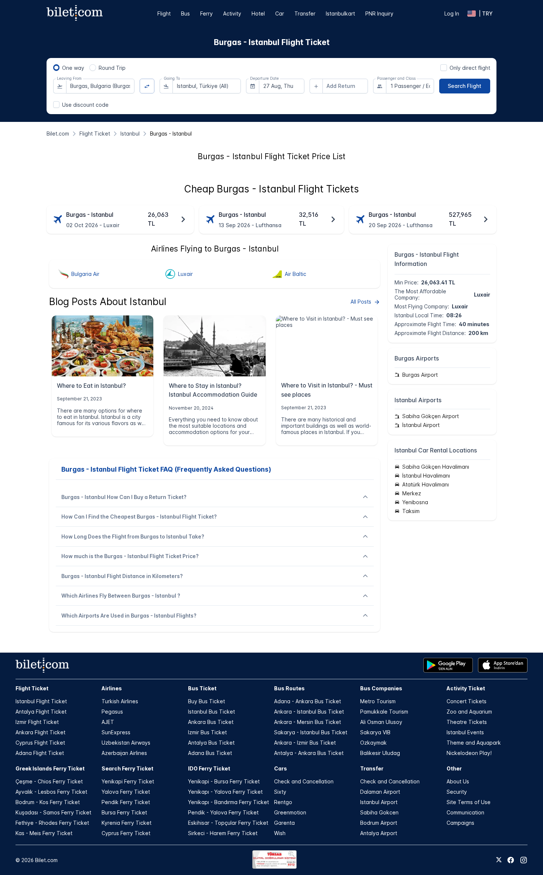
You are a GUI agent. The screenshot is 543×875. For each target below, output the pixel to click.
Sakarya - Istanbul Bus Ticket (310, 732)
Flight (164, 13)
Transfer (304, 13)
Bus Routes (289, 688)
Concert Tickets (466, 701)
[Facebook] (511, 860)
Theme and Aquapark (474, 742)
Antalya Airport (378, 833)
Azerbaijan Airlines (124, 753)
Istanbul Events (465, 732)
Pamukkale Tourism (384, 711)
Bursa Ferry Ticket (124, 812)
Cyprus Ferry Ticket (126, 833)
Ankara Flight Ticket (40, 732)
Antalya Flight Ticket (41, 711)
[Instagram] (523, 860)
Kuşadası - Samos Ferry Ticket (53, 812)
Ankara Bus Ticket (210, 722)
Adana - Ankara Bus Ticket (307, 701)
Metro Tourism (378, 701)
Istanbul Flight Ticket (41, 701)
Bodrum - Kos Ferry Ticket (48, 802)
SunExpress (116, 732)
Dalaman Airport (380, 792)
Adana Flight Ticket (40, 753)
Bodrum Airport (378, 823)
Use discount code (85, 105)
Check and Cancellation (304, 781)
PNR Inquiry (379, 13)
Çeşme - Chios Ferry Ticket (49, 781)
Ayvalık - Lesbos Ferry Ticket (51, 792)
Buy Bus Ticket (206, 701)
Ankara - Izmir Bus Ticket (305, 742)
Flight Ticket (32, 688)
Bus (185, 13)
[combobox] (100, 86)
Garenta (284, 823)
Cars (280, 768)
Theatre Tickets (467, 722)
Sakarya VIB (375, 732)
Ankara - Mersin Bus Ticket (307, 722)
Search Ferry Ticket (127, 768)
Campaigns (460, 823)
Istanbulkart (340, 13)
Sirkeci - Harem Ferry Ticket (222, 833)
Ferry (206, 13)
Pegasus (112, 711)
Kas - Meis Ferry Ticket (44, 833)
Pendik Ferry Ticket (126, 802)
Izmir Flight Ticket (37, 722)
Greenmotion (290, 812)
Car (279, 13)
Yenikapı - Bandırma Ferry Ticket (228, 802)
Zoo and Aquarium (469, 711)
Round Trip (112, 68)
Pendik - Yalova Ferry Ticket (223, 812)
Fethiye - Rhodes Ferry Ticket (52, 823)
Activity (232, 13)
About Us (458, 781)
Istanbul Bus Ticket (211, 711)
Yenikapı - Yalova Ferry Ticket (225, 792)
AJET (108, 722)
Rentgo (283, 802)
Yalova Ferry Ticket (126, 792)
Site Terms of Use (469, 802)
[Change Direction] (147, 86)
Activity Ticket (466, 688)
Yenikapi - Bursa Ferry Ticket (224, 781)
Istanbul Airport (378, 802)
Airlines (112, 688)
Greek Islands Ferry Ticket (50, 768)
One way (73, 68)
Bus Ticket (202, 688)
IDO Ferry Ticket (209, 768)
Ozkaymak (373, 742)
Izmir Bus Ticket (207, 732)
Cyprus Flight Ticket (40, 742)
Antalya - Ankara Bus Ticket (309, 753)
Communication (465, 812)
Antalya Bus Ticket (211, 742)
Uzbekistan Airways (126, 742)
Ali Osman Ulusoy (381, 722)
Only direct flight (470, 68)
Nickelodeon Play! (469, 753)
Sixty (280, 792)
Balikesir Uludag (380, 753)
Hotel (258, 13)
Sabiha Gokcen (379, 812)
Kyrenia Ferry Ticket (126, 823)
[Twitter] (499, 860)
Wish (280, 833)
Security (457, 792)
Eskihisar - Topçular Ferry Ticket (228, 823)
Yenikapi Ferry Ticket (128, 781)
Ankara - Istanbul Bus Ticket (309, 711)
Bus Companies (381, 688)
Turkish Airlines (120, 701)
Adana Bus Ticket (210, 753)
